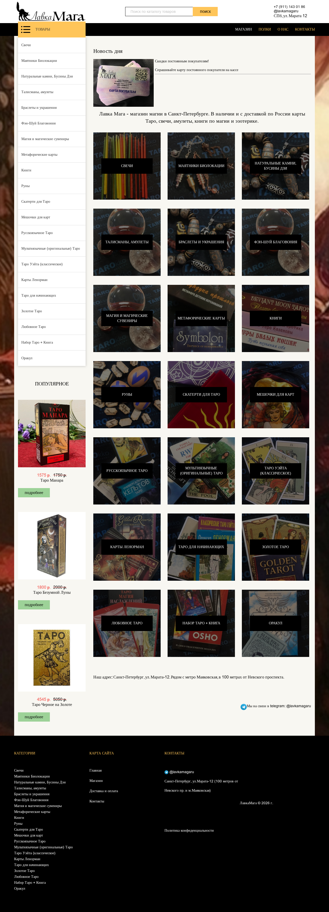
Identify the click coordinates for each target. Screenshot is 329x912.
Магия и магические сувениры (45, 139)
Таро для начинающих (38, 295)
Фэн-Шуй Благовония (38, 123)
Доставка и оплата (103, 791)
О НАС (283, 29)
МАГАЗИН (243, 29)
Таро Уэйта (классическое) (42, 264)
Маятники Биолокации (39, 61)
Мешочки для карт (35, 217)
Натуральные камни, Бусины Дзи (47, 76)
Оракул (26, 358)
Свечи (26, 45)
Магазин (96, 781)
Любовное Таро (33, 327)
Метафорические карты (39, 154)
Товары (42, 29)
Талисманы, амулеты (37, 92)
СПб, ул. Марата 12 (290, 15)
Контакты (96, 801)
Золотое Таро (31, 311)
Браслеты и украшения (39, 107)
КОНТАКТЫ (305, 29)
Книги (26, 170)
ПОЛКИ (265, 29)
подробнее (34, 492)
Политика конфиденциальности (189, 830)
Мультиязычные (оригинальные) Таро (50, 248)
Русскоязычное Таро (37, 233)
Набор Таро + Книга (37, 342)
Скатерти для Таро (35, 201)
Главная (95, 770)
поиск (205, 11)
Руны (25, 186)
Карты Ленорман (34, 280)
